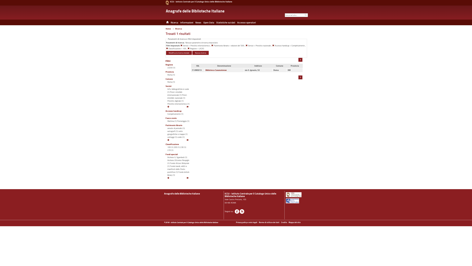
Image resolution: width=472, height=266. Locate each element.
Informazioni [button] (186, 22)
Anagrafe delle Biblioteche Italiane (195, 11)
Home (168, 28)
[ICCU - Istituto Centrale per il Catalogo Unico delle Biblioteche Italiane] (167, 3)
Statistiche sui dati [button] (225, 22)
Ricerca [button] (174, 22)
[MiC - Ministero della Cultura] (297, 200)
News (198, 22)
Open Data (208, 22)
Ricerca (178, 28)
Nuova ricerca (200, 52)
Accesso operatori (246, 22)
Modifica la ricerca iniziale (179, 52)
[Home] (165, 22)
